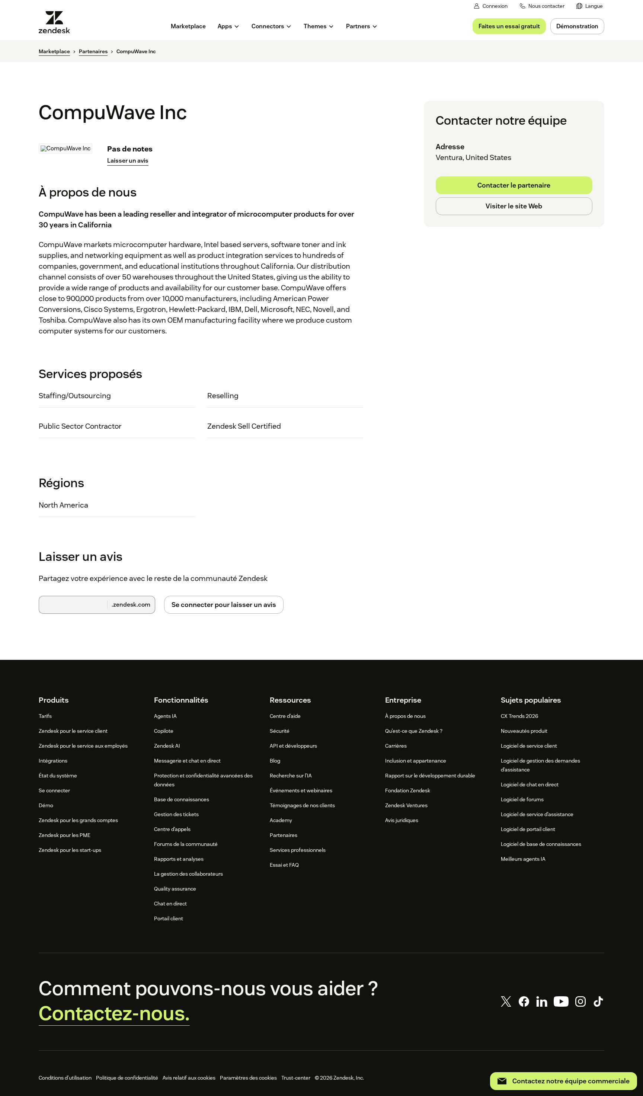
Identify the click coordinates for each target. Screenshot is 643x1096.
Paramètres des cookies (248, 1077)
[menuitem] (589, 6)
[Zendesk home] (57, 22)
